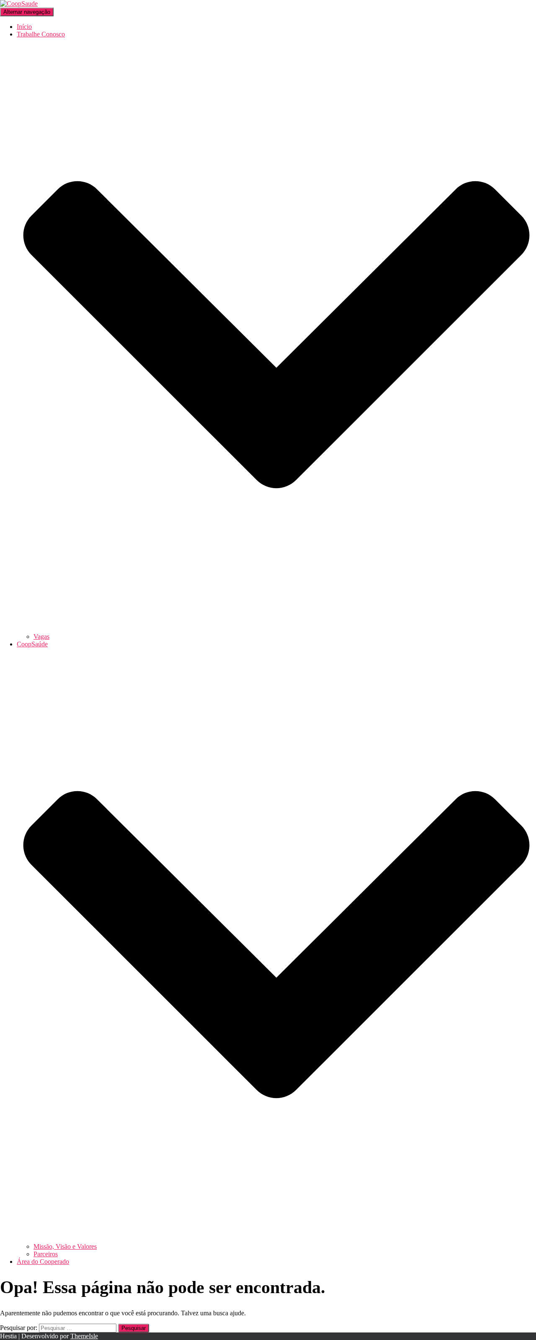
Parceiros (46, 1254)
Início (24, 26)
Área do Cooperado (43, 1261)
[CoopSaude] (19, 3)
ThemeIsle (84, 1336)
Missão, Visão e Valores (65, 1246)
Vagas (41, 636)
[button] (276, 629)
